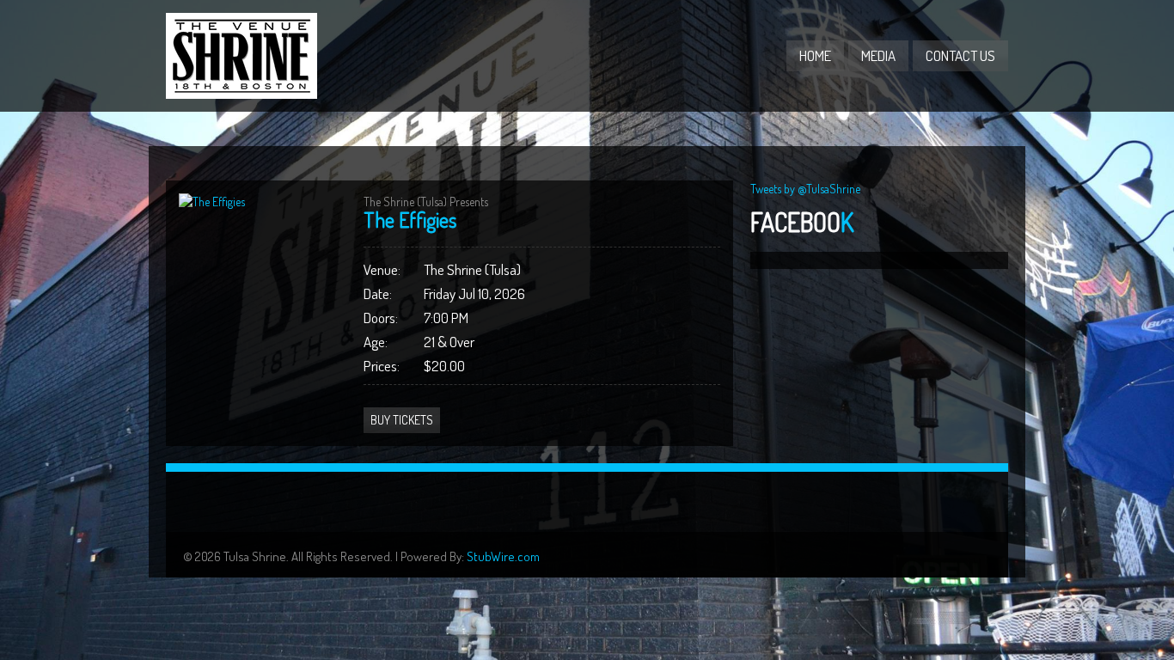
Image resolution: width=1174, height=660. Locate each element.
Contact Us (960, 55)
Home (815, 55)
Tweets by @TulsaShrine (805, 188)
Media (878, 55)
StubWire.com (503, 556)
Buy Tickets (401, 419)
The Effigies (410, 219)
